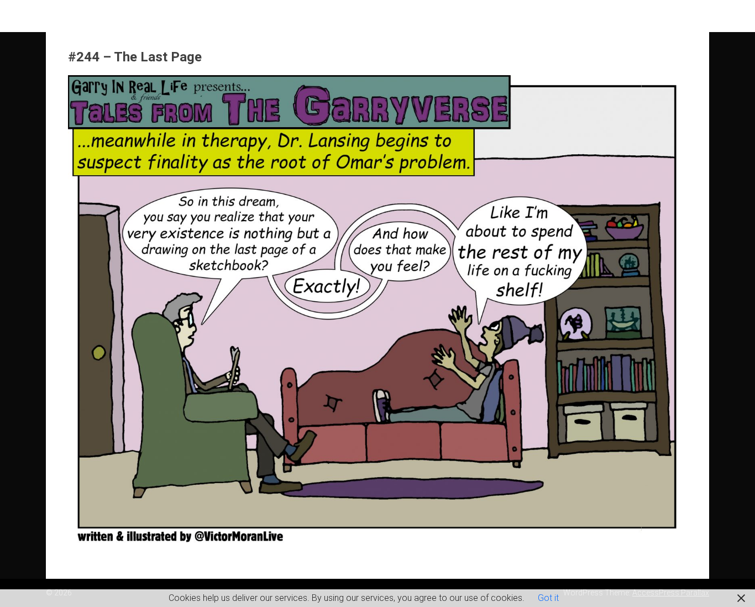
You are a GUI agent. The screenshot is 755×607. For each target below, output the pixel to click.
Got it (548, 598)
